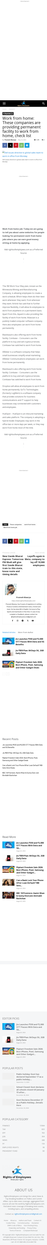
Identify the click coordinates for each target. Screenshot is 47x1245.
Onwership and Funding (17, 1228)
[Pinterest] (15, 145)
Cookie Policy (10, 1223)
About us (13, 1220)
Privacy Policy (31, 1228)
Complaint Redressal (30, 1231)
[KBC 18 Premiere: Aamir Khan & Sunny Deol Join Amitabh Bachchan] (8, 896)
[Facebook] (4, 145)
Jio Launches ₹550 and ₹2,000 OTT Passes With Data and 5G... (30, 845)
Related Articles (9, 632)
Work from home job (10, 527)
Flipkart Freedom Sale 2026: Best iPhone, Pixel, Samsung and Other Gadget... (30, 870)
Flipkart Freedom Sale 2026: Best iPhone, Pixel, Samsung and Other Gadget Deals (29, 665)
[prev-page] (3, 673)
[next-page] (7, 673)
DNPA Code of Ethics (14, 1225)
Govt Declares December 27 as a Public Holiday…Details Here (29, 1103)
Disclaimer (35, 1223)
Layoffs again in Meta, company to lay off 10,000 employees (35, 561)
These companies (16, 524)
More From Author (25, 632)
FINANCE (12, 109)
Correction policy (23, 1223)
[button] (4, 103)
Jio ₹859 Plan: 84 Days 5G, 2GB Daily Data (18, 753)
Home (4, 109)
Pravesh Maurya (10, 140)
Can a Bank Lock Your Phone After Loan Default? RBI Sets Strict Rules (22, 766)
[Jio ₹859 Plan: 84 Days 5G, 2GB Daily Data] (8, 653)
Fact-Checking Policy (31, 1225)
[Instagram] (18, 620)
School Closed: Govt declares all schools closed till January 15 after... (30, 1090)
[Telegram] (27, 145)
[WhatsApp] (21, 145)
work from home (29, 524)
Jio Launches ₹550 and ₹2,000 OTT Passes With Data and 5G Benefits (30, 642)
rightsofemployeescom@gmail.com (28, 1214)
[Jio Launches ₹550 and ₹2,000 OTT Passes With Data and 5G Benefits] (8, 642)
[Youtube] (34, 620)
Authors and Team (25, 1220)
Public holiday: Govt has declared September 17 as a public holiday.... (29, 1077)
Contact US (37, 1220)
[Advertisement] (23, 26)
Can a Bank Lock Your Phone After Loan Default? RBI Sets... (30, 883)
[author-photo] (23, 589)
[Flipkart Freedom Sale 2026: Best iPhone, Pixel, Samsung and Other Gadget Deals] (8, 665)
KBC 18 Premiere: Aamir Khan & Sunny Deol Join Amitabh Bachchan (20, 774)
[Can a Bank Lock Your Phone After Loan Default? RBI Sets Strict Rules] (8, 883)
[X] (10, 145)
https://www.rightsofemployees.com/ (23, 601)
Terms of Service (15, 1231)
